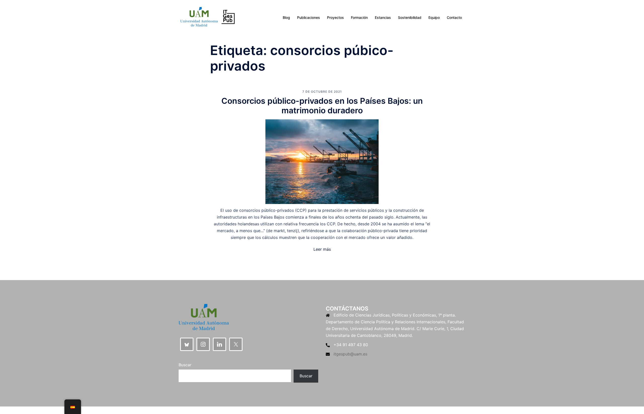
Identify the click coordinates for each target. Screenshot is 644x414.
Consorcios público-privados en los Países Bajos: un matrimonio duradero (322, 105)
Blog (286, 17)
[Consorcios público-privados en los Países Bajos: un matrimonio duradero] (322, 161)
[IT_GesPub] (207, 17)
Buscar (185, 364)
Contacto (454, 17)
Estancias (383, 17)
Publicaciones (308, 17)
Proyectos (335, 17)
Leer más (322, 249)
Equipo (434, 17)
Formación (359, 17)
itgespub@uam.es (350, 353)
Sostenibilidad (409, 17)
